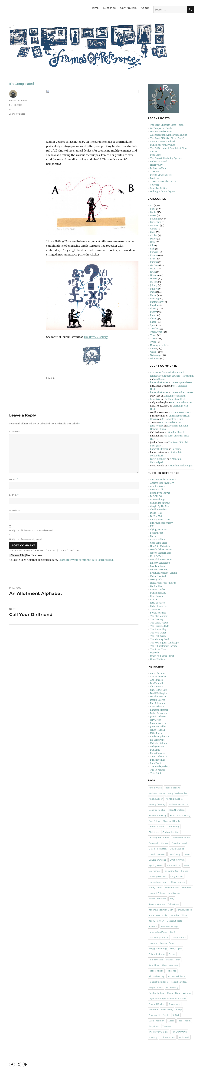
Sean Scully (167, 1009)
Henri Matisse (178, 882)
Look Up (154, 178)
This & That (156, 332)
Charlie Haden (156, 826)
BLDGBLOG (156, 496)
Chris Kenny (156, 686)
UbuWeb (154, 652)
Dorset (186, 854)
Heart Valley (156, 165)
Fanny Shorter (157, 706)
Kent (172, 932)
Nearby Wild (156, 579)
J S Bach (153, 926)
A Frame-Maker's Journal (163, 479)
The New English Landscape (164, 642)
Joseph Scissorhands (160, 553)
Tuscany (153, 1037)
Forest (153, 536)
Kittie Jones (156, 733)
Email (14, 495)
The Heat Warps (158, 632)
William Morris (167, 1037)
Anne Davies (156, 680)
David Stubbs (177, 848)
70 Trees (154, 185)
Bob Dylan (154, 821)
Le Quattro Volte (158, 168)
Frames (154, 255)
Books (153, 212)
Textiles (154, 328)
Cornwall (153, 843)
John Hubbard (184, 909)
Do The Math (156, 516)
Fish (152, 248)
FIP (152, 526)
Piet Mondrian (156, 970)
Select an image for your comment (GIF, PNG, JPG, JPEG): (46, 550)
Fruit (152, 258)
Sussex (170, 1020)
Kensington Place (158, 932)
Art (10, 109)
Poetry (153, 312)
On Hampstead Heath (161, 128)
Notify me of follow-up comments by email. (31, 530)
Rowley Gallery (156, 993)
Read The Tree (157, 602)
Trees (153, 338)
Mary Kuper (176, 948)
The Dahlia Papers (159, 622)
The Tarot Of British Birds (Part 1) (167, 138)
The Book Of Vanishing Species (166, 158)
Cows (153, 232)
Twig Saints (156, 773)
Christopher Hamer (159, 837)
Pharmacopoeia (170, 965)
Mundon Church (176, 432)
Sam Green (155, 609)
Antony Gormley (157, 804)
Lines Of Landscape (160, 563)
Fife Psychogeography (161, 523)
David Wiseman (158, 696)
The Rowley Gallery (96, 337)
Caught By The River (160, 506)
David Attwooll (179, 843)
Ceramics (155, 225)
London (153, 943)
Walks (153, 352)
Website (14, 510)
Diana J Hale (156, 513)
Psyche (153, 599)
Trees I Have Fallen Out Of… (164, 181)
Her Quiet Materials (160, 546)
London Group (167, 943)
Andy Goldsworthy (177, 793)
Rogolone (176, 449)
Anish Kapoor (156, 799)
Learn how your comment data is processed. (86, 559)
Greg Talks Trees (158, 543)
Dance (153, 238)
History (154, 275)
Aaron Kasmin (157, 673)
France (184, 871)
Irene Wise (155, 399)
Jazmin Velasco (17, 114)
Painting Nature (158, 592)
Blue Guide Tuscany (180, 815)
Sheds (153, 318)
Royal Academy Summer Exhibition (167, 998)
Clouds (153, 228)
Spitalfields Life (158, 612)
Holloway (187, 887)
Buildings (155, 218)
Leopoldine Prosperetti (161, 559)
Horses (153, 278)
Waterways (155, 355)
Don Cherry (174, 854)
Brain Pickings (157, 499)
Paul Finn (155, 750)
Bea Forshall (156, 489)
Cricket (153, 235)
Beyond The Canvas (160, 493)
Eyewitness (154, 871)
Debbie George (157, 700)
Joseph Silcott (174, 921)
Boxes (153, 215)
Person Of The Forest (160, 175)
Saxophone (174, 1004)
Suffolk (176, 1015)
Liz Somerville (157, 740)
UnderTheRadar (158, 659)
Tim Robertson (157, 770)
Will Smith (184, 1037)
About (145, 7)
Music (153, 295)
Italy (172, 898)
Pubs (152, 315)
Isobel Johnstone (158, 713)
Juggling (154, 288)
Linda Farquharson (160, 736)
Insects (154, 282)
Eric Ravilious (173, 865)
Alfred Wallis (155, 787)
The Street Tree (158, 649)
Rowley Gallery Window (179, 993)
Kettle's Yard (156, 556)
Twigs (153, 342)
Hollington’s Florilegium (162, 191)
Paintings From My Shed (162, 145)
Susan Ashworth (158, 756)
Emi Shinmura (157, 703)
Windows (155, 358)
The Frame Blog (158, 629)
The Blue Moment (159, 616)
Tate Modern (184, 1020)
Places (153, 308)
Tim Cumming (179, 1031)
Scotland (153, 1009)
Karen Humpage (169, 926)
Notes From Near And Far (163, 582)
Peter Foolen (156, 596)
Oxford (172, 954)
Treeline (154, 171)
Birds (153, 208)
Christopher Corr (158, 690)
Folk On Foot (156, 533)
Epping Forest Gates (160, 519)
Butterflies (155, 222)
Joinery (153, 285)
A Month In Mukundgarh (163, 141)
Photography (156, 302)
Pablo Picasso (156, 959)
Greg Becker (176, 876)
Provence (171, 970)
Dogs (152, 242)
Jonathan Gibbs (158, 726)
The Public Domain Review (163, 646)
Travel (153, 335)
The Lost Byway (158, 636)
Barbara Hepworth (178, 804)
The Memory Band (159, 639)
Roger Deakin (156, 987)
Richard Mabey (156, 976)
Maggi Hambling (158, 948)
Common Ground (181, 837)
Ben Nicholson (177, 810)
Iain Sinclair (174, 893)
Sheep (153, 322)
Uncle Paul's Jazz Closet (162, 656)
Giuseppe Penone (158, 876)
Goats (153, 268)
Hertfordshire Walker (161, 549)
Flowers (154, 252)
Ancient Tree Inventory (162, 483)
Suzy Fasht (155, 763)
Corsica (165, 843)
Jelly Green (155, 720)
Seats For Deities (158, 188)
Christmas (154, 832)
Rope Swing (172, 987)
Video (153, 348)
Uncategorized (157, 345)
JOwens (154, 419)
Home (95, 7)
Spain (166, 1015)
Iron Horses (159, 379)
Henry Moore (155, 887)
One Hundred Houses (161, 131)
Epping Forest (156, 865)
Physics (154, 305)
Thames (166, 1026)
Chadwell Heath (171, 821)
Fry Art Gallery (157, 539)
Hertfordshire (172, 887)
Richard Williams (176, 976)
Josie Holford (157, 425)
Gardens (154, 265)
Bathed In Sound (158, 161)
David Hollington (158, 693)
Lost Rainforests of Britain (163, 573)
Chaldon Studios (158, 509)
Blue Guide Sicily (157, 815)
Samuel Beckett (157, 1004)
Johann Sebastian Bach (161, 909)
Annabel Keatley (158, 676)
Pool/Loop (155, 155)
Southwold (154, 1015)
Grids (153, 272)
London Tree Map (159, 569)
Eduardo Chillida (157, 860)
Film (152, 245)
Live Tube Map (157, 566)
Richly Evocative (158, 606)
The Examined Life (159, 626)
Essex (186, 865)
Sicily (179, 1009)
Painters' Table (157, 589)
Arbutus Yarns (157, 486)
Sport (153, 325)
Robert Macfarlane (158, 982)
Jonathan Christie (158, 915)
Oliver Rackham (157, 954)
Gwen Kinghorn (158, 459)
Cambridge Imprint (160, 503)
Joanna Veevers (158, 723)
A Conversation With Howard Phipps (168, 135)
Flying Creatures (158, 529)
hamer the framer (18, 100)
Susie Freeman (157, 760)
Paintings (155, 298)
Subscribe (109, 7)
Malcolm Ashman (159, 743)
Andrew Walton (157, 793)
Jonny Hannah (157, 730)
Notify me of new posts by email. (26, 539)
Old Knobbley (157, 586)
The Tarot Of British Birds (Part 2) (167, 125)
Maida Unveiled (158, 576)
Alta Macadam (172, 787)
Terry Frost (154, 1026)
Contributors (128, 7)
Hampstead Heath (158, 882)
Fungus (154, 262)
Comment (16, 431)
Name (13, 479)
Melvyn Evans (157, 746)
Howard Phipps (157, 893)
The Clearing (156, 619)
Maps (153, 292)
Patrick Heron (173, 959)
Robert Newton (157, 753)
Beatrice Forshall (157, 810)
